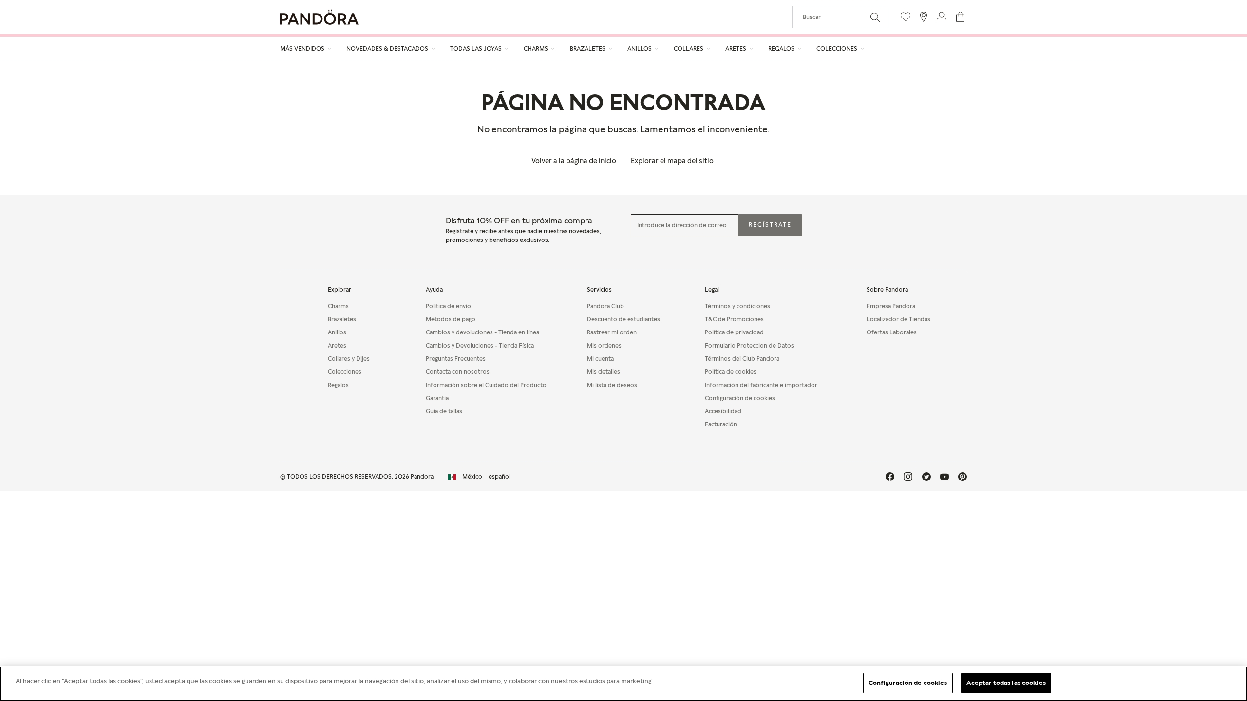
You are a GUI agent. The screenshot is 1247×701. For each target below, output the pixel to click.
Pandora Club (605, 306)
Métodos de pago (450, 319)
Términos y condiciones (737, 306)
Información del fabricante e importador (761, 384)
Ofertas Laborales (892, 332)
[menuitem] (306, 49)
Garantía (437, 398)
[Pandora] (319, 17)
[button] (941, 17)
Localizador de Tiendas (898, 319)
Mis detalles (603, 371)
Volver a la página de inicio (573, 160)
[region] (623, 683)
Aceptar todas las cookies (1006, 682)
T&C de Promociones (734, 319)
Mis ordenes (604, 345)
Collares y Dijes (349, 358)
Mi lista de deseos (612, 384)
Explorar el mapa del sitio (672, 160)
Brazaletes (342, 319)
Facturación (721, 424)
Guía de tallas (444, 411)
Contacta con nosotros (458, 371)
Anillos (337, 332)
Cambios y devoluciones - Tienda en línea (482, 332)
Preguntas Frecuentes (456, 358)
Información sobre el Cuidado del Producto (486, 384)
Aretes (337, 345)
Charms (338, 306)
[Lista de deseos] (905, 17)
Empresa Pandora (891, 306)
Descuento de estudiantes (623, 319)
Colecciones (344, 371)
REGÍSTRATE (770, 224)
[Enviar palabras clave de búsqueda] (875, 16)
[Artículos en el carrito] (960, 17)
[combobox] (840, 17)
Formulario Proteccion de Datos (749, 345)
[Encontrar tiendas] (923, 17)
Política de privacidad (734, 332)
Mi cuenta (600, 358)
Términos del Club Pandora (742, 358)
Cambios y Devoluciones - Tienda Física (480, 345)
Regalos (338, 384)
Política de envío (448, 306)
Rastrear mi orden (612, 332)
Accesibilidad (723, 411)
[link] (479, 476)
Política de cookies (730, 371)
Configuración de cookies (908, 682)
